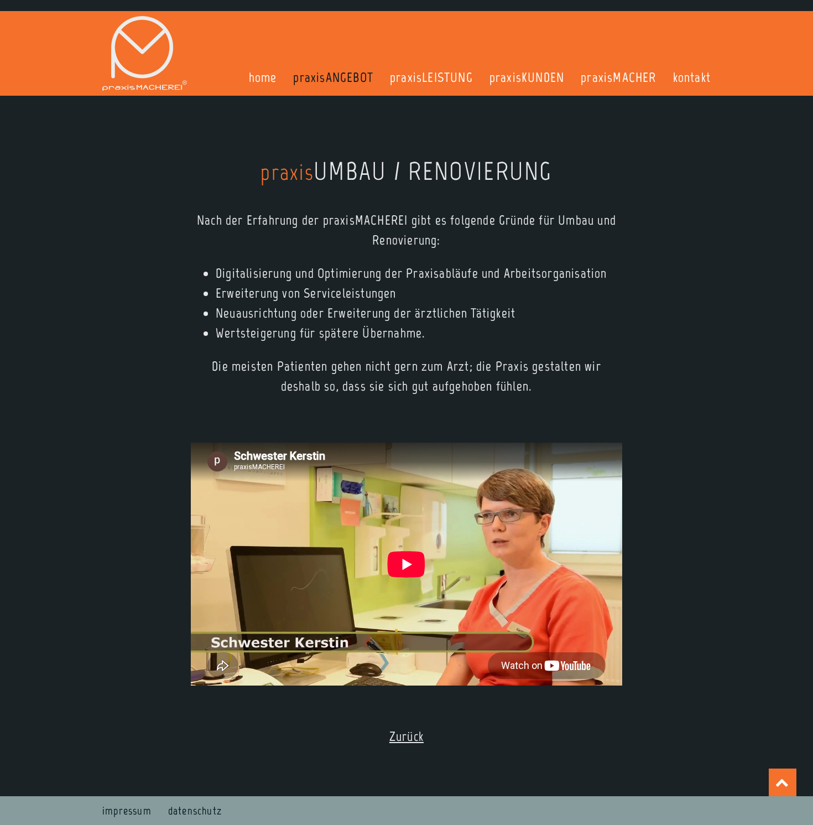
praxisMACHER (618, 77)
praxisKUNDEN (526, 77)
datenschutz (195, 810)
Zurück (406, 736)
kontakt (692, 77)
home (263, 77)
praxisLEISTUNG (431, 77)
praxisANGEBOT (333, 77)
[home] (144, 53)
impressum (127, 810)
